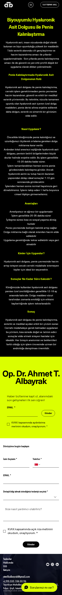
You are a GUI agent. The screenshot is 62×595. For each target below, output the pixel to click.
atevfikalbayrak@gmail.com (16, 576)
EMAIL (7, 475)
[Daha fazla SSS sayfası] (9, 566)
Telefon (37, 459)
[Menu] (31, 5)
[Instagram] (52, 564)
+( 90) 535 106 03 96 (14, 581)
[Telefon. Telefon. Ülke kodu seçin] (37, 464)
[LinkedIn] (57, 564)
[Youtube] (47, 564)
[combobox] (31, 497)
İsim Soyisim (10, 459)
